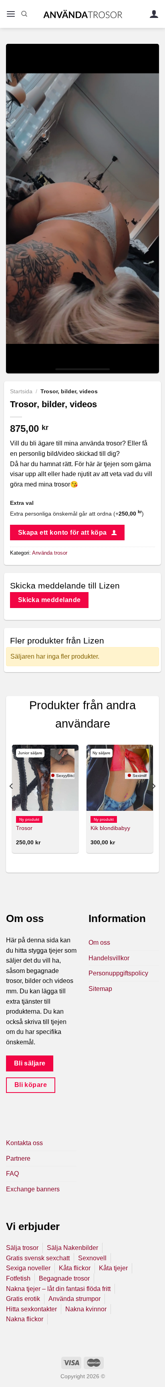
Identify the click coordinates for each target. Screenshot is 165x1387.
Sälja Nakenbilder (72, 1247)
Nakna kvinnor (86, 1309)
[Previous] (12, 802)
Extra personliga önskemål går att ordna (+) (77, 513)
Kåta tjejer (113, 1268)
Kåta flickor (75, 1268)
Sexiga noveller (28, 1268)
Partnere (18, 1158)
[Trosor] (45, 778)
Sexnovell (92, 1258)
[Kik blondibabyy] (120, 778)
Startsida (21, 391)
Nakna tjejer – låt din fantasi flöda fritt (58, 1288)
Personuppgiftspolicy (118, 973)
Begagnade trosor (64, 1278)
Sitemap (100, 988)
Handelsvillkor (109, 958)
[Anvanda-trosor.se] (82, 14)
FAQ (12, 1173)
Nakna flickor (24, 1319)
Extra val (22, 503)
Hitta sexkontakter (31, 1309)
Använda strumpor (74, 1298)
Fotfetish (18, 1278)
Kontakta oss (24, 1143)
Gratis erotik (23, 1298)
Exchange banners (33, 1189)
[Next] (153, 802)
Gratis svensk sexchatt (38, 1258)
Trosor (24, 828)
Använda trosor (49, 553)
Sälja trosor (22, 1247)
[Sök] (24, 14)
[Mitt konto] (154, 14)
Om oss (99, 942)
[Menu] (11, 14)
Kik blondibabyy (110, 828)
